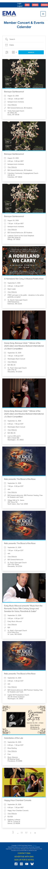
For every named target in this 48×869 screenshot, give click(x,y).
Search (31, 52)
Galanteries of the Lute (13, 738)
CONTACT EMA (24, 853)
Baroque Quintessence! (14, 92)
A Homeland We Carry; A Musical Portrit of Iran (23, 279)
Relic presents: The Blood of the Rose (19, 479)
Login (19, 3)
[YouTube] (26, 864)
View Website (12, 105)
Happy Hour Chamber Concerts (17, 800)
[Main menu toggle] (43, 13)
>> (35, 832)
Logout (19, 6)
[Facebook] (16, 864)
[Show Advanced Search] (6, 52)
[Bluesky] (32, 864)
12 (26, 832)
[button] (27, 4)
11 (22, 832)
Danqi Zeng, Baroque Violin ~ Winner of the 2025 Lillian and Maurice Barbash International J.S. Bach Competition (24, 346)
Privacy (34, 845)
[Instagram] (21, 864)
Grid (13, 52)
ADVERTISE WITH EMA (24, 857)
